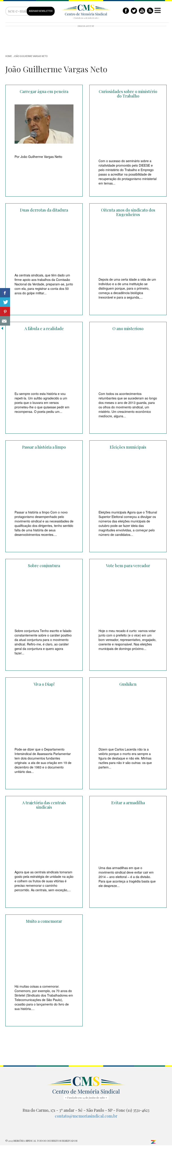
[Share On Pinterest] (5, 311)
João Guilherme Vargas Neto (30, 56)
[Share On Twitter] (5, 302)
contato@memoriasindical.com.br (86, 1116)
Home (8, 56)
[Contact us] (5, 321)
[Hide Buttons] (2, 328)
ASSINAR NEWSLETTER (40, 11)
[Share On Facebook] (5, 292)
